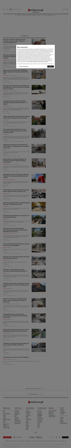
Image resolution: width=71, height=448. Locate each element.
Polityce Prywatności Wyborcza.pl (32, 61)
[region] (35, 56)
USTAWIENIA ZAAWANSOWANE (23, 66)
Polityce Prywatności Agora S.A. (43, 61)
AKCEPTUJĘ (50, 66)
